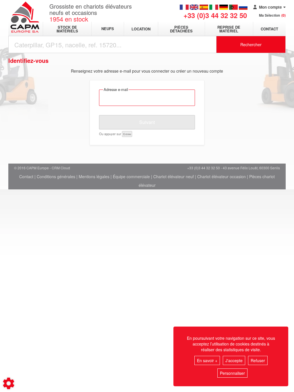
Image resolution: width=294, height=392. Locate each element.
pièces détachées (181, 29)
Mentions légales (94, 176)
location (140, 29)
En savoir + (207, 360)
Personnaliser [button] (232, 373)
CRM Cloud (61, 167)
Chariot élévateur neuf (173, 176)
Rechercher (251, 44)
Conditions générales (56, 176)
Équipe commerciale (131, 176)
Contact (269, 29)
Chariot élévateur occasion (221, 176)
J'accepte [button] (234, 360)
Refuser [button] (258, 360)
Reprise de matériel (228, 29)
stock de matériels (67, 29)
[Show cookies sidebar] (8, 383)
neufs (107, 29)
